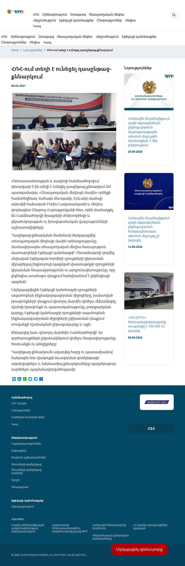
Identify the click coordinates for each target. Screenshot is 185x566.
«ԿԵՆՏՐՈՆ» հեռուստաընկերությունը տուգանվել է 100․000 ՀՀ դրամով (147, 324)
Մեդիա (130, 20)
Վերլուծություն (44, 20)
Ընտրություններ (109, 20)
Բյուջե (15, 479)
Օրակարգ (78, 14)
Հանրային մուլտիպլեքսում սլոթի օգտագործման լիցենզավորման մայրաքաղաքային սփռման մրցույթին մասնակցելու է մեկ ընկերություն (148, 131)
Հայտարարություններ (26, 443)
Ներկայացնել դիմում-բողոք (139, 549)
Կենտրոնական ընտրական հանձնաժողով (110, 537)
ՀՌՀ (36, 14)
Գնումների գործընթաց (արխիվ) (26, 471)
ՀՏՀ (151, 428)
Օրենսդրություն (54, 14)
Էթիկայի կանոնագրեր (76, 20)
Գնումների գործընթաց (26, 464)
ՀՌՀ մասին (18, 403)
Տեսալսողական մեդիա (106, 14)
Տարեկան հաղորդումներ (27, 417)
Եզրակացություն (22, 506)
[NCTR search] (174, 15)
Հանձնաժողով (21, 397)
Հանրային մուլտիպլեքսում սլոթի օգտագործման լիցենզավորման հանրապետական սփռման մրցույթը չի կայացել (148, 229)
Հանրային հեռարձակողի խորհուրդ (109, 526)
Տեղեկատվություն (24, 438)
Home (14, 50)
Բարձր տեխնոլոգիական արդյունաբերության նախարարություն (27, 528)
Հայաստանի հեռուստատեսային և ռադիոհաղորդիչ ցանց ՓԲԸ (70, 528)
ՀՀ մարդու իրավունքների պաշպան (150, 526)
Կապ (37, 26)
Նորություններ (32, 50)
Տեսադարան (19, 486)
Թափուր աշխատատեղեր (28, 457)
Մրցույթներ (18, 450)
